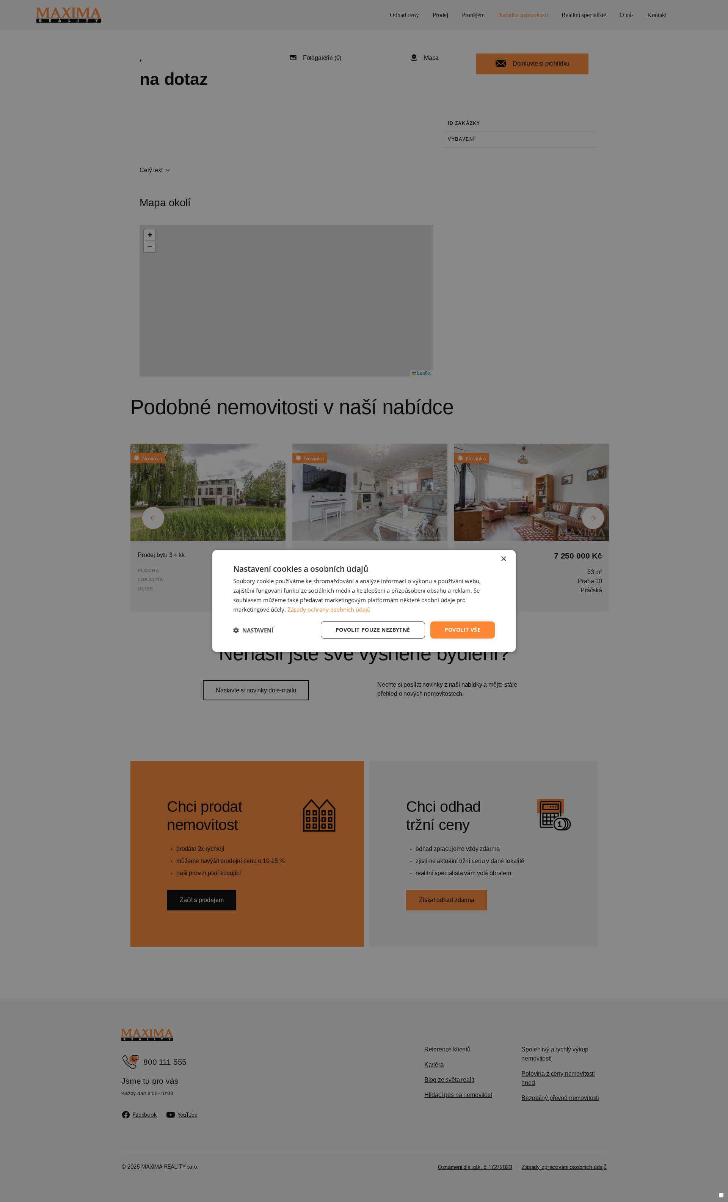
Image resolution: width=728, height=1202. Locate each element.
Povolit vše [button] (462, 629)
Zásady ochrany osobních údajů (328, 609)
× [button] (503, 559)
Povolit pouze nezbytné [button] (373, 629)
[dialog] (364, 601)
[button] (253, 630)
